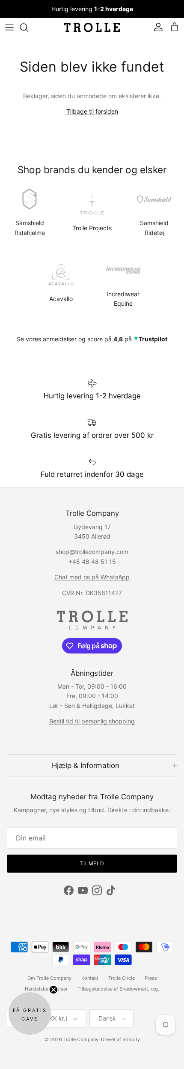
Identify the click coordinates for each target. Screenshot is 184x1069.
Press (151, 978)
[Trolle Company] (92, 27)
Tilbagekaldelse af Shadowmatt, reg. (118, 989)
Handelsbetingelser (46, 989)
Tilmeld (92, 863)
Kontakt (89, 978)
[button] (30, 1013)
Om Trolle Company (49, 978)
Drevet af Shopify (120, 1039)
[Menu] (9, 27)
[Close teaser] (53, 989)
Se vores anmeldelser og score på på (92, 339)
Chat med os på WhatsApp (92, 577)
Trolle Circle (121, 978)
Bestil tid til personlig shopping (92, 721)
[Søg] (28, 27)
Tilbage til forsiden (92, 111)
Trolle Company (80, 1039)
